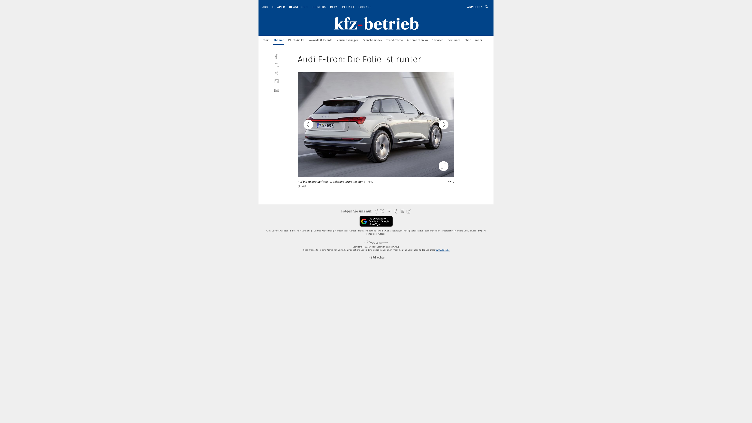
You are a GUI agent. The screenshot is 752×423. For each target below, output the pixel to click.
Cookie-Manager (280, 231)
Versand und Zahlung (466, 231)
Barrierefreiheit (433, 231)
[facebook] (276, 56)
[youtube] (388, 211)
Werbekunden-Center (346, 231)
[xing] (276, 72)
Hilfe (292, 231)
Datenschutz (417, 231)
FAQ (480, 231)
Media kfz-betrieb (367, 231)
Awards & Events (321, 40)
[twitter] (276, 64)
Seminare (454, 40)
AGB (268, 231)
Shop (468, 40)
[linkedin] (276, 81)
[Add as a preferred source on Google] (376, 221)
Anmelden (475, 7)
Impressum (448, 231)
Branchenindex (372, 40)
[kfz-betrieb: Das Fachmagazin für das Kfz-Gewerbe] (265, 40)
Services (438, 40)
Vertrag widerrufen (323, 231)
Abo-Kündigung (304, 231)
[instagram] (408, 211)
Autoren (382, 234)
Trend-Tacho (394, 40)
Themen (278, 40)
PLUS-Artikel (296, 40)
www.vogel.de (443, 250)
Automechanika (417, 40)
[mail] (276, 89)
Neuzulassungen (347, 40)
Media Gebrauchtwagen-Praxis (393, 231)
